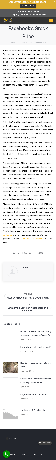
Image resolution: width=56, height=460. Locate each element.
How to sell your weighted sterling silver (35, 365)
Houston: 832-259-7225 (29, 11)
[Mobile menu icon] (51, 20)
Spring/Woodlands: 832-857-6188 (29, 14)
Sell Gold (24, 253)
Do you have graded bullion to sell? (35, 347)
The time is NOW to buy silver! (33, 410)
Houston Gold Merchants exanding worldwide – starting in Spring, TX (35, 333)
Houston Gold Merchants (33, 239)
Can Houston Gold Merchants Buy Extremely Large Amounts (35, 380)
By (30, 253)
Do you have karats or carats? (33, 394)
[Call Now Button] (6, 454)
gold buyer (7, 235)
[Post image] (10, 335)
